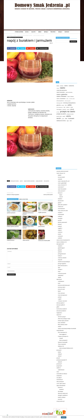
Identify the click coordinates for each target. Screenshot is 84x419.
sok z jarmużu (46, 180)
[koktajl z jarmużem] (14, 234)
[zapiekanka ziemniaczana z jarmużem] (30, 207)
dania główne (60, 244)
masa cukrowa (61, 293)
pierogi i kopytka (62, 263)
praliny (60, 226)
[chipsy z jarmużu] (30, 234)
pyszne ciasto (59, 116)
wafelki (60, 238)
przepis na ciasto (67, 111)
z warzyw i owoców (62, 301)
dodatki (60, 198)
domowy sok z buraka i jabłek (44, 240)
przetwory (59, 363)
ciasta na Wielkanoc (62, 242)
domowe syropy (62, 316)
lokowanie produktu (61, 310)
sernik (59, 118)
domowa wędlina (61, 305)
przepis (58, 111)
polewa (60, 224)
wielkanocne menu (61, 120)
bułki (59, 352)
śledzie (60, 362)
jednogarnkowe (62, 253)
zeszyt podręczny (60, 401)
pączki (64, 116)
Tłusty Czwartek (62, 344)
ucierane (60, 236)
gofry (59, 202)
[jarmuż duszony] (45, 220)
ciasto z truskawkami (61, 98)
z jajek (59, 299)
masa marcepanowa (62, 295)
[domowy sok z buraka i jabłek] (45, 234)
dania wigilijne (62, 334)
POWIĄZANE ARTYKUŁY (13, 199)
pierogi (68, 109)
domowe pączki (67, 100)
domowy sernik (59, 102)
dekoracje (59, 279)
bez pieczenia (61, 177)
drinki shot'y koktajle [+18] (64, 318)
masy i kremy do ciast (63, 210)
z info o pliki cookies (61, 383)
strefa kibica (60, 379)
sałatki (33, 31)
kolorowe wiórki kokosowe (64, 285)
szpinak (63, 118)
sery (58, 371)
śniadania (59, 375)
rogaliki (60, 228)
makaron (67, 107)
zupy (59, 277)
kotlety (60, 255)
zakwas (60, 356)
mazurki (60, 212)
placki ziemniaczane (62, 265)
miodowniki (61, 214)
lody (60, 194)
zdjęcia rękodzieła (61, 385)
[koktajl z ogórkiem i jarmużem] (14, 220)
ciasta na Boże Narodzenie (63, 240)
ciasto (62, 88)
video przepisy (60, 381)
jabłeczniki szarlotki (62, 204)
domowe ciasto (72, 98)
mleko (59, 326)
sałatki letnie (61, 369)
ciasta (66, 85)
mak (64, 107)
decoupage (60, 391)
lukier (59, 291)
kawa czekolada (61, 322)
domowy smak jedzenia (69, 103)
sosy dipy (59, 377)
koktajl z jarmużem (10, 240)
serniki (60, 232)
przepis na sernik (61, 114)
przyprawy (59, 365)
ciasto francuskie (61, 92)
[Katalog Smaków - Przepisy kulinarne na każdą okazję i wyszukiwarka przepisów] (24, 415)
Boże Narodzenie (62, 332)
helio (66, 105)
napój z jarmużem (39, 180)
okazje (60, 31)
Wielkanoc (61, 346)
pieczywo (53, 31)
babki (59, 175)
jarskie (60, 251)
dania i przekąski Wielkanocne (66, 348)
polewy (59, 297)
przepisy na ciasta (70, 114)
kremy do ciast (61, 289)
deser (67, 98)
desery (60, 192)
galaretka (59, 105)
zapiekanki (60, 275)
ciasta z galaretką (62, 183)
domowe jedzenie (60, 100)
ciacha (26, 31)
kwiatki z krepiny (61, 397)
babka (58, 85)
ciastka (58, 88)
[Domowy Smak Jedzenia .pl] (42, 5)
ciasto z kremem (61, 96)
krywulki (61, 389)
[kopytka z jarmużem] (45, 206)
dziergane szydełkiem (63, 395)
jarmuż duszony (41, 226)
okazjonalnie (60, 330)
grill (58, 306)
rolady (60, 230)
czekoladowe (61, 281)
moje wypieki (59, 109)
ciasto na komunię (69, 92)
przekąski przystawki (62, 360)
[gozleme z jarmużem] (14, 207)
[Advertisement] (42, 20)
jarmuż (21, 180)
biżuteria (60, 387)
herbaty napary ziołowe (63, 320)
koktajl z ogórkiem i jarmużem (13, 226)
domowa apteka (61, 303)
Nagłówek (59, 312)
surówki (60, 269)
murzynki (60, 218)
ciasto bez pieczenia (62, 90)
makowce (60, 206)
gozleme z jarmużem (11, 212)
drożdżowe (61, 200)
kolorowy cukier (61, 287)
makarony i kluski (62, 257)
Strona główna (19, 31)
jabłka (70, 105)
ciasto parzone (61, 191)
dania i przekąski (63, 340)
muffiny (60, 216)
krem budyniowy (60, 107)
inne (59, 283)
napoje (46, 31)
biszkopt (61, 85)
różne (61, 196)
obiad (39, 31)
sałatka (68, 116)
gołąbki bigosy (61, 248)
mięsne (60, 259)
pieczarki (64, 109)
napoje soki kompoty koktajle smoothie (24, 35)
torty (59, 234)
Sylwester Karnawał (62, 342)
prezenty (60, 399)
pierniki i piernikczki (62, 222)
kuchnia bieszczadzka (62, 308)
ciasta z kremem (62, 185)
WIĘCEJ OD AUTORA (23, 199)
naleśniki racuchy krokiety (64, 261)
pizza (58, 358)
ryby (59, 267)
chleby (60, 354)
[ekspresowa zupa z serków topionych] (30, 220)
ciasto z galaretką (62, 94)
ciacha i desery (61, 173)
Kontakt (67, 31)
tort (66, 118)
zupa (68, 120)
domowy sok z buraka (15, 180)
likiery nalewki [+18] (62, 324)
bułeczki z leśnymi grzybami (13, 194)
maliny (71, 107)
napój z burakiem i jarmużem (29, 180)
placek (72, 109)
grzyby (63, 105)
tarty (59, 271)
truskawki (71, 118)
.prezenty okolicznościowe (62, 171)
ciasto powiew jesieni (48, 194)
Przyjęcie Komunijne (63, 336)
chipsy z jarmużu (26, 240)
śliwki (71, 120)
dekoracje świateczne (63, 393)
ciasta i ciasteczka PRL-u (63, 181)
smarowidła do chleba (62, 373)
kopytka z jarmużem (42, 212)
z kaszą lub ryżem (62, 273)
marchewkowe (61, 208)
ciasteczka (71, 85)
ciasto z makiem (70, 96)
